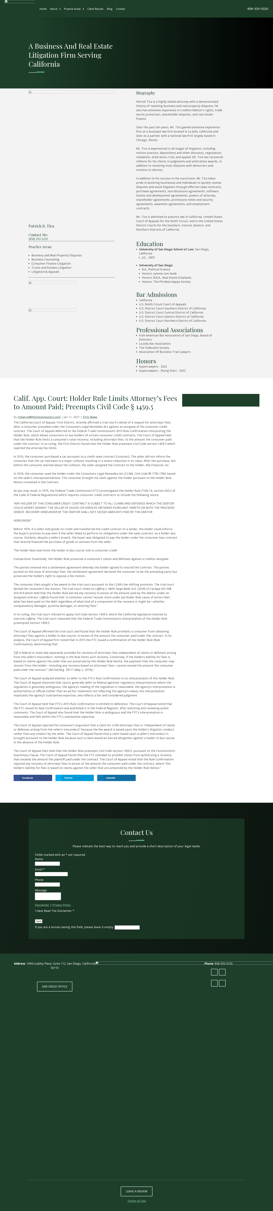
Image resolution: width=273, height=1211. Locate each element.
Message (41, 890)
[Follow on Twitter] (222, 972)
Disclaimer (42, 905)
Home (43, 9)
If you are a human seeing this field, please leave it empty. (75, 927)
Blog (109, 9)
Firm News (90, 417)
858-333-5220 (257, 9)
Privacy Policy (61, 905)
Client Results (95, 9)
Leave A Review (136, 1191)
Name (39, 859)
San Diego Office (54, 986)
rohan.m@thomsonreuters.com (39, 417)
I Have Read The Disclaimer (54, 911)
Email (40, 869)
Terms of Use (136, 1201)
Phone (39, 880)
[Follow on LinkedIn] (214, 972)
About (53, 9)
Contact (120, 9)
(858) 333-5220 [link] (38, 239)
